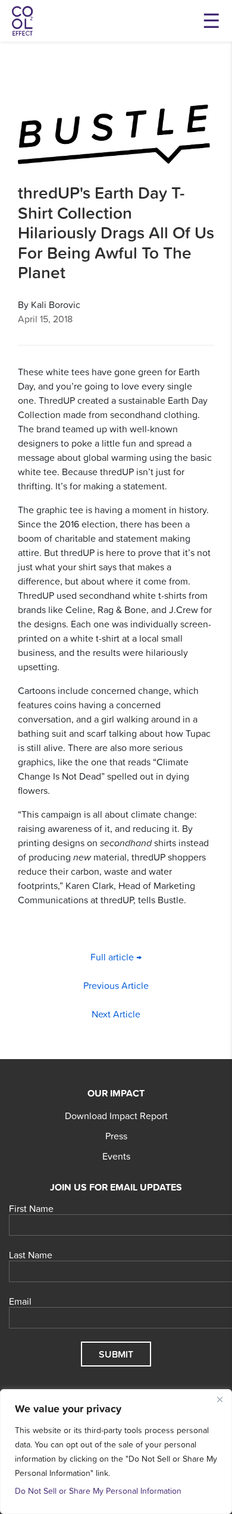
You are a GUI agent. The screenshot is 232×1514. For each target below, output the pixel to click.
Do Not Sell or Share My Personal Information (98, 1491)
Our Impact (116, 1093)
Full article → (116, 957)
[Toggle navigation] (211, 21)
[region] (116, 1451)
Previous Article (116, 985)
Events (116, 1156)
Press (116, 1136)
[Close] (219, 1399)
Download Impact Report (116, 1115)
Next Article (116, 1014)
